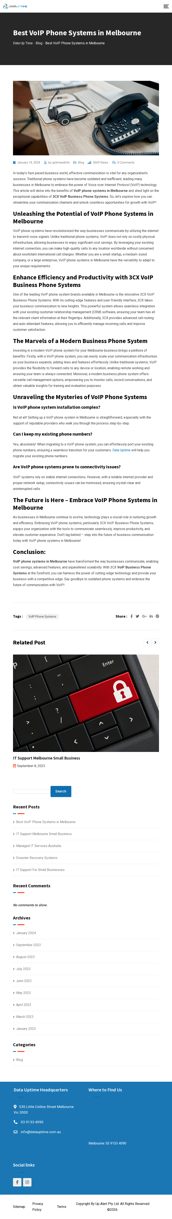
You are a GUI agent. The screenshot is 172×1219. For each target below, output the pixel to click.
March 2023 (25, 1017)
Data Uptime (121, 450)
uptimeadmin (61, 162)
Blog (81, 162)
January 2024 (26, 933)
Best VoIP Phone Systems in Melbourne (46, 822)
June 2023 (24, 981)
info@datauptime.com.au (41, 1132)
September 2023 (28, 945)
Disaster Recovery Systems (36, 858)
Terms (61, 1207)
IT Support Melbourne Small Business (46, 758)
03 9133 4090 (32, 1122)
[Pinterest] (157, 616)
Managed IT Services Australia (38, 846)
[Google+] (144, 616)
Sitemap (19, 1207)
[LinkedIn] (152, 616)
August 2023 (25, 957)
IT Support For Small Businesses (40, 870)
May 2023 (23, 993)
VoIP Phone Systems (42, 616)
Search (60, 791)
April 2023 (23, 1005)
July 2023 (23, 969)
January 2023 (26, 1029)
